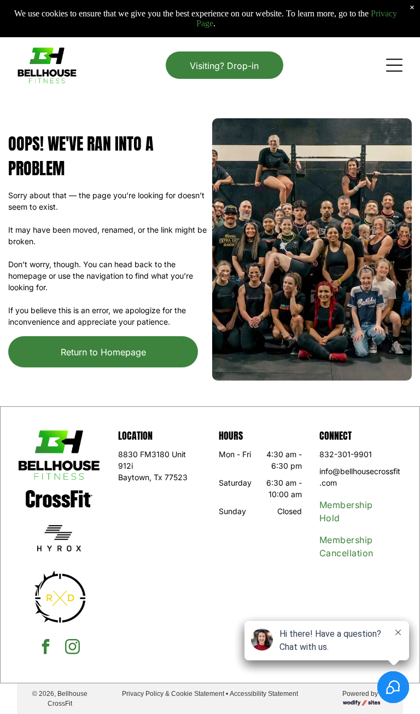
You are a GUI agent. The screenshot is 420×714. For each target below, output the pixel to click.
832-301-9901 (345, 454)
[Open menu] (394, 65)
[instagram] (73, 648)
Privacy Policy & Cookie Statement (173, 694)
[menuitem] (346, 511)
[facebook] (46, 648)
